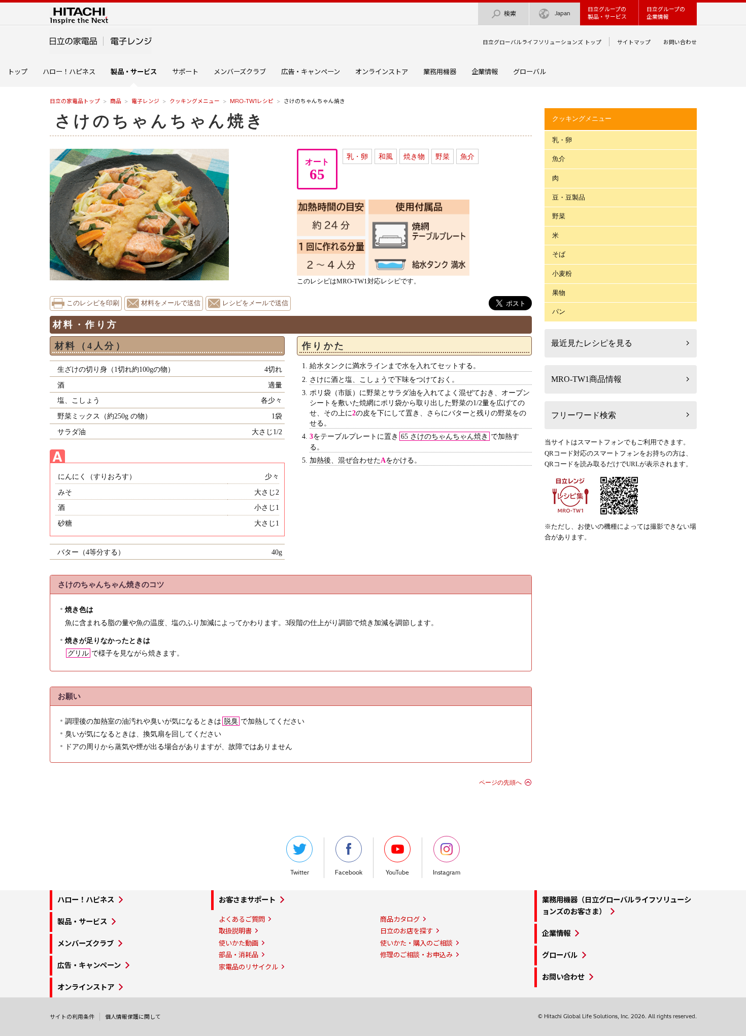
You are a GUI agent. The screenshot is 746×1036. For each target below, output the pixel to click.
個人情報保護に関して (133, 1016)
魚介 (467, 156)
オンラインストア (381, 72)
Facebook (348, 872)
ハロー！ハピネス (69, 72)
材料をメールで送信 (170, 303)
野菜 (442, 156)
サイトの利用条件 (72, 1016)
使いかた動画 (238, 943)
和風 (386, 156)
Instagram (446, 872)
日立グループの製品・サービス (607, 13)
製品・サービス (82, 921)
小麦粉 (562, 273)
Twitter (299, 872)
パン (558, 311)
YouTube (397, 872)
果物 (558, 293)
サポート (185, 72)
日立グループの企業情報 (666, 13)
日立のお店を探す (406, 931)
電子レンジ (145, 101)
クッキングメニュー (194, 101)
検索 (510, 13)
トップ (17, 72)
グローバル (529, 72)
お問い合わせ (680, 42)
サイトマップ (634, 42)
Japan (562, 13)
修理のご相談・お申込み (416, 955)
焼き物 (414, 156)
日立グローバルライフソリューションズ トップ (542, 42)
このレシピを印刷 (92, 303)
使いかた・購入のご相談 (416, 943)
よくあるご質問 (242, 919)
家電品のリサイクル (248, 967)
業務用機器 (439, 72)
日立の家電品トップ (75, 101)
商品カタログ (400, 919)
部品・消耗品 (238, 955)
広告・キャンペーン (310, 72)
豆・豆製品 (568, 197)
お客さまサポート (247, 899)
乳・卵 (357, 156)
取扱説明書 (235, 931)
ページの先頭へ (500, 782)
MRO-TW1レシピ (252, 101)
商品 (115, 101)
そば (558, 254)
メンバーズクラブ (240, 72)
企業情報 (484, 72)
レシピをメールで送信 (255, 303)
